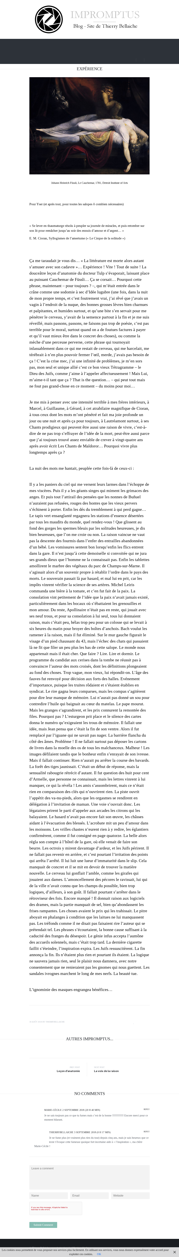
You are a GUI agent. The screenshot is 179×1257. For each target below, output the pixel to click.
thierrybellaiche (55, 1022)
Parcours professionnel (82, 42)
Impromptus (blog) (50, 42)
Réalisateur (107, 42)
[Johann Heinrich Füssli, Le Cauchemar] (89, 125)
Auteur (126, 42)
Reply (147, 1109)
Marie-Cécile (53, 1110)
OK (99, 1254)
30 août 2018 (35, 1022)
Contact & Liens (49, 51)
